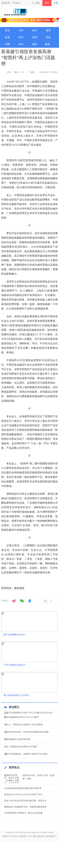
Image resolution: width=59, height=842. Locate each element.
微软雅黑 (19, 588)
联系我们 (23, 836)
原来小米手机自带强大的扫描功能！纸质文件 (25, 801)
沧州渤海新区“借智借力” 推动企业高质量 (23, 813)
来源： (33, 72)
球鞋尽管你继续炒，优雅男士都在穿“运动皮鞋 (26, 754)
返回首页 (5, 3)
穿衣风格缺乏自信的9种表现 (17, 739)
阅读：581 (19, 72)
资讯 (9, 72)
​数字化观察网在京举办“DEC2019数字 (21, 717)
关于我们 (14, 836)
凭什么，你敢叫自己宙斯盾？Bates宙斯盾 (23, 725)
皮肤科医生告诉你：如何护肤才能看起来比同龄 (26, 732)
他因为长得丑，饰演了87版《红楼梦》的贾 (38, 777)
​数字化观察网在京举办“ (15, 635)
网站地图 (49, 836)
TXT (54, 836)
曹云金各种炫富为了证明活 (16, 695)
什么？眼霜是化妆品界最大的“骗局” (21, 747)
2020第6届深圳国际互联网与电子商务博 (22, 788)
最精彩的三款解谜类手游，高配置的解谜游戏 (25, 807)
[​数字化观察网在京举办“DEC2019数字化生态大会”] (29, 712)
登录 (47, 3)
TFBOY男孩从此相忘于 (14, 665)
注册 (56, 3)
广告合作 (15, 3)
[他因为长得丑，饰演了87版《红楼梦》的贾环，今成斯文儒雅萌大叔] (12, 778)
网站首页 (6, 836)
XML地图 (32, 836)
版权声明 (40, 836)
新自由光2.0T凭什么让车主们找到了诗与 (23, 794)
